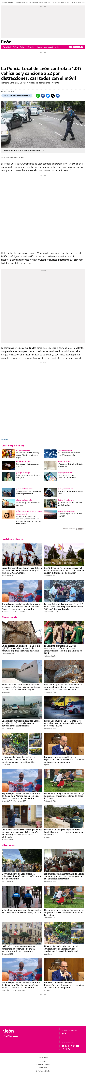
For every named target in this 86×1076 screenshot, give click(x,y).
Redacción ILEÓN (7, 576)
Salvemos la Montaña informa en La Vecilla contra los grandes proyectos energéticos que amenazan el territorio (64, 876)
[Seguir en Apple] (65, 1033)
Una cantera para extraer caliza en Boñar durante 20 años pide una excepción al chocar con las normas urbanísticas (63, 687)
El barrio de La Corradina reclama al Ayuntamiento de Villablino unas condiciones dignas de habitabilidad (18, 759)
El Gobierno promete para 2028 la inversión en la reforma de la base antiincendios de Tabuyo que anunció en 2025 (63, 649)
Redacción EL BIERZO (9, 612)
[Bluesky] (48, 96)
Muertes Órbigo (43, 2)
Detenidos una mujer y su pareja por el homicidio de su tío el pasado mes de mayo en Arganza (64, 832)
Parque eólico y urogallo (54, 2)
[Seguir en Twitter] (66, 1046)
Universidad (48, 47)
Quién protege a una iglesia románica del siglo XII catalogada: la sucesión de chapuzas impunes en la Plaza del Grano (21, 648)
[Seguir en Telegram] (71, 1046)
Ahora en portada (9, 617)
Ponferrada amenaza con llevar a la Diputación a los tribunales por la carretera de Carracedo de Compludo (64, 759)
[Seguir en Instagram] (74, 1046)
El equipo (43, 1061)
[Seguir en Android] (62, 1033)
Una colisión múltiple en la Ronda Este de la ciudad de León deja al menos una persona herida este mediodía (21, 723)
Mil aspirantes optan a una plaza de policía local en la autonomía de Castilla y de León (21, 911)
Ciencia (39, 47)
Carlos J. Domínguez (8, 653)
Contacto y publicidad (43, 1071)
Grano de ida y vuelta (20, 2)
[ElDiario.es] (76, 47)
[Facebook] (43, 96)
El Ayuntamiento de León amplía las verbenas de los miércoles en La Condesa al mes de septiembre (21, 876)
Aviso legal (43, 1068)
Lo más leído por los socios (13, 539)
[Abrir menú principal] (83, 42)
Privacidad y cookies (43, 1064)
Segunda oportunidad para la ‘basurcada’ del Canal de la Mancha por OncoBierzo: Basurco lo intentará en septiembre (21, 606)
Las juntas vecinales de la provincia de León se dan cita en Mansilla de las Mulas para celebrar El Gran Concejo (22, 570)
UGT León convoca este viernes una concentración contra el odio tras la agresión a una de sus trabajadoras (18, 949)
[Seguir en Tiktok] (63, 1049)
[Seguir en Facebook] (68, 1046)
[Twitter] (53, 96)
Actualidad (7, 47)
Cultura (23, 47)
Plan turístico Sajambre (32, 2)
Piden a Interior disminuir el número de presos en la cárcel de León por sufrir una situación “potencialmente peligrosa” (21, 687)
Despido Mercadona (76, 2)
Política (15, 47)
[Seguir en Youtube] (77, 1046)
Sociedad (31, 47)
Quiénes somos (43, 1057)
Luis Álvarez (6, 765)
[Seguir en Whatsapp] (66, 1049)
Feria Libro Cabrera (65, 2)
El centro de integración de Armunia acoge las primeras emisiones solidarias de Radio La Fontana (64, 796)
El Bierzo (58, 47)
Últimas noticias (8, 845)
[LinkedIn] (58, 96)
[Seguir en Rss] (69, 1049)
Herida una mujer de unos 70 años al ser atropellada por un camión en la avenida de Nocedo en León (63, 723)
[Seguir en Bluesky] (63, 1046)
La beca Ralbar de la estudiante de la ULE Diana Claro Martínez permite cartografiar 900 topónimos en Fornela (63, 606)
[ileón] (14, 1031)
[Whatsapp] (38, 96)
